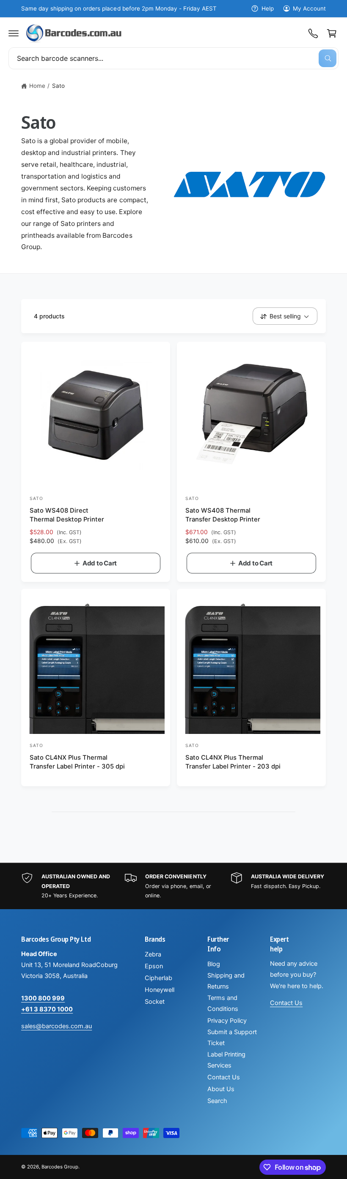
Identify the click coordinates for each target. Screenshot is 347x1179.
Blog (213, 964)
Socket (155, 1001)
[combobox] (173, 58)
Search (217, 1101)
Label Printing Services (226, 1060)
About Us (220, 1089)
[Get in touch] (313, 33)
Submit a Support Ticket (232, 1037)
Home (37, 85)
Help (267, 8)
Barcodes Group (59, 1167)
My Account (309, 8)
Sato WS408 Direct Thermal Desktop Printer (67, 515)
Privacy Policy (227, 1020)
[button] (13, 33)
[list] (173, 886)
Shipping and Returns (226, 981)
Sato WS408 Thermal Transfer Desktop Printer (222, 515)
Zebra (153, 954)
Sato (58, 85)
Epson (154, 966)
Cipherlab (158, 978)
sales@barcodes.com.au (56, 1026)
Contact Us (223, 1077)
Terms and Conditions (222, 1003)
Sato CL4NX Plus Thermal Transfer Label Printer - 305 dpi (77, 762)
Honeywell (159, 990)
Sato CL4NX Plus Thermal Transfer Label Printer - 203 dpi (233, 762)
